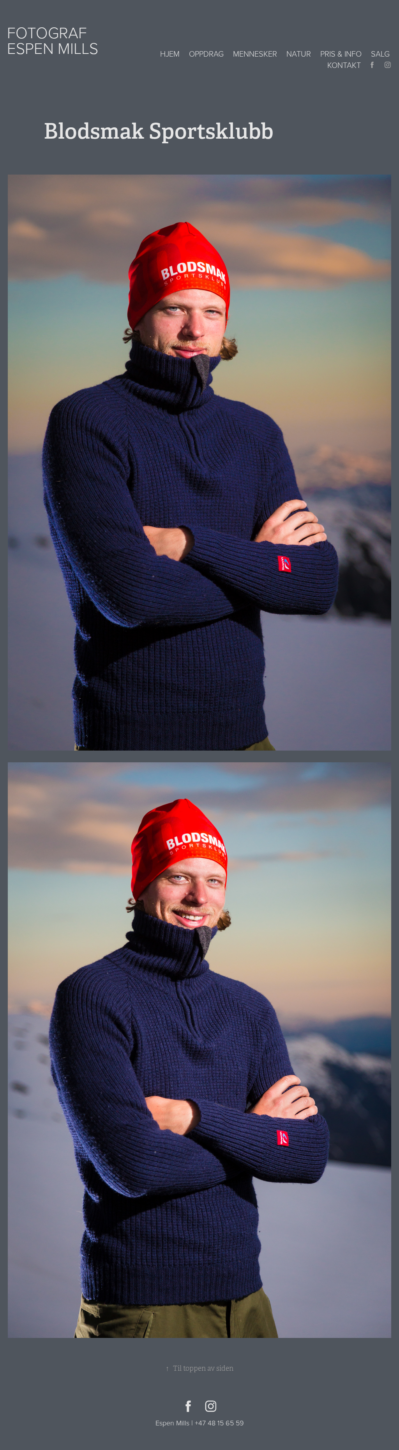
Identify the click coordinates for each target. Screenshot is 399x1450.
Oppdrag (206, 53)
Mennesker (255, 53)
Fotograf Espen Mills (52, 40)
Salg (380, 53)
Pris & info (341, 53)
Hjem (170, 53)
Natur (298, 53)
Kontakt (344, 64)
